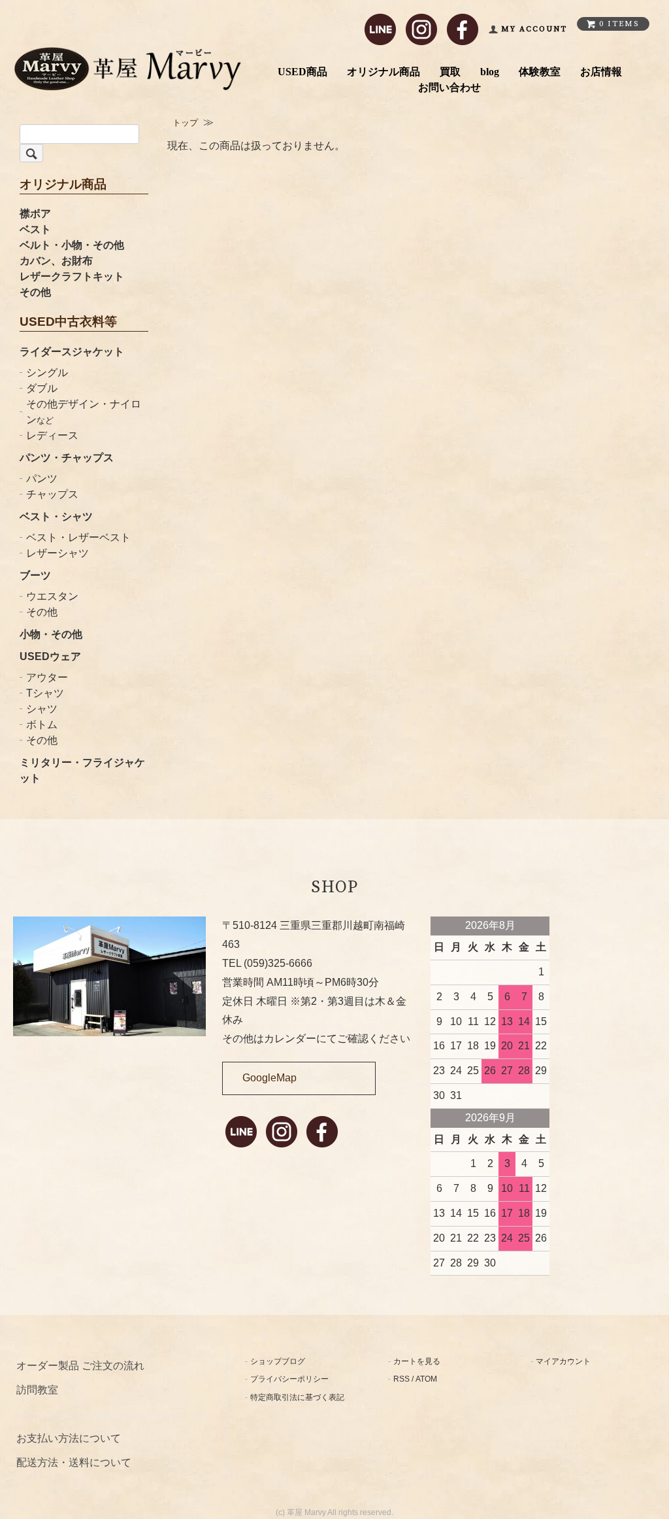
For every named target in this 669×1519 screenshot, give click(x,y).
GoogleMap (269, 1077)
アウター (47, 677)
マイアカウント (563, 1361)
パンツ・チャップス (67, 457)
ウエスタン (52, 596)
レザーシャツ (57, 553)
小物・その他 (51, 634)
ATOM (426, 1379)
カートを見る (416, 1361)
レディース (52, 435)
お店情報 (601, 71)
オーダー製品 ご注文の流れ (80, 1365)
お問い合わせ (449, 87)
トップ (185, 123)
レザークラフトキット (72, 276)
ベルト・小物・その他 (72, 245)
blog (489, 71)
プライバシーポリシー (289, 1379)
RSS (401, 1379)
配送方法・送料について (73, 1462)
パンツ (41, 478)
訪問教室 (37, 1389)
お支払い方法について (68, 1438)
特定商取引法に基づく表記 (297, 1397)
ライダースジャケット (72, 351)
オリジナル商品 (383, 71)
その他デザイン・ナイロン (83, 411)
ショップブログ (277, 1361)
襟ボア (35, 213)
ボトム (41, 724)
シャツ (41, 708)
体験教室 (540, 71)
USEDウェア (50, 656)
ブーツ (35, 575)
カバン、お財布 (56, 260)
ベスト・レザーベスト (78, 537)
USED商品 (302, 71)
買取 (450, 71)
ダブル (41, 388)
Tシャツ (45, 693)
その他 (35, 292)
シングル (47, 372)
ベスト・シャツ (56, 516)
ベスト (35, 229)
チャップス (52, 494)
